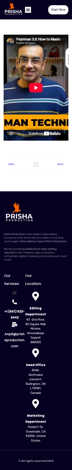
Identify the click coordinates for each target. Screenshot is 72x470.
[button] (28, 10)
